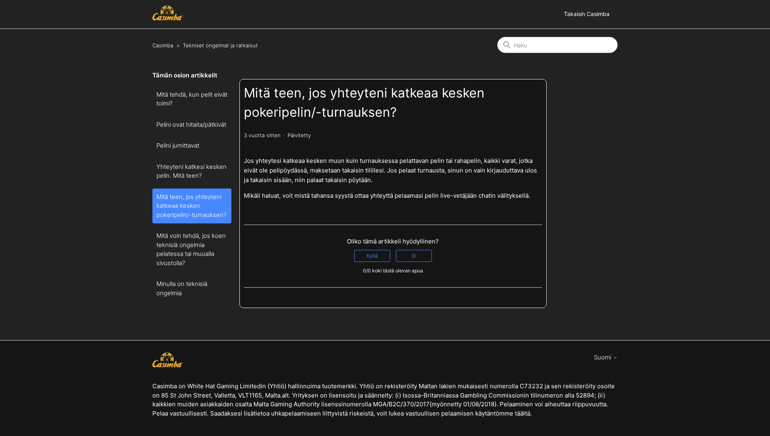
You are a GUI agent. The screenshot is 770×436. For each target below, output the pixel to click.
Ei (414, 256)
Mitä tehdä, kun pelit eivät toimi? (191, 99)
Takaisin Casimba (587, 13)
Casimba (162, 45)
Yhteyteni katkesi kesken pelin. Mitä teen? (191, 171)
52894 (585, 395)
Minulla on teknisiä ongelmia (181, 288)
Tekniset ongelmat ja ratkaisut (220, 45)
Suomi (603, 357)
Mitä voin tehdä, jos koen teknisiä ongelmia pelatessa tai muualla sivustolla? (191, 249)
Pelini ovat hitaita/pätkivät (191, 124)
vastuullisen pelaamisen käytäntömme (459, 413)
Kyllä (372, 256)
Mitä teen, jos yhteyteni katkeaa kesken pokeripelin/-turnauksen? (191, 206)
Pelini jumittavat (177, 145)
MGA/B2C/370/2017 (400, 404)
